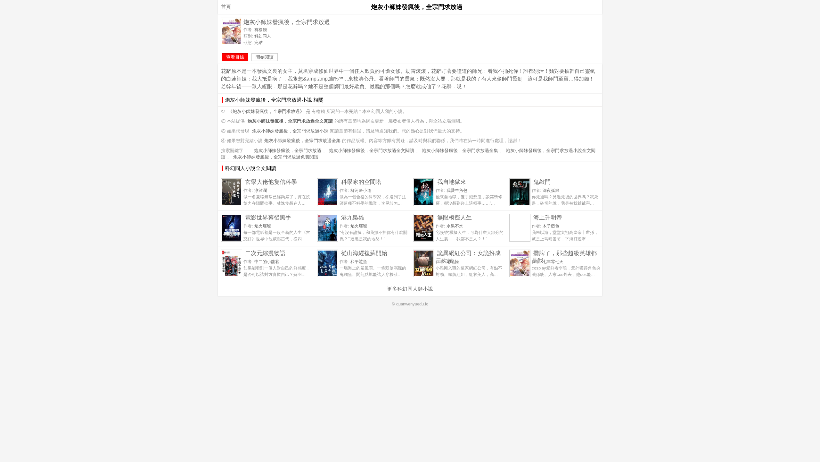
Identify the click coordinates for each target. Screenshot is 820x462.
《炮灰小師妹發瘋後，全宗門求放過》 (266, 111)
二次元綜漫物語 (265, 253)
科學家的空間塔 (361, 181)
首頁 (226, 7)
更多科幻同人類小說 (410, 289)
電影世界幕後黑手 (268, 217)
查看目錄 (235, 57)
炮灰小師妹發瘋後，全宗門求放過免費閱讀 (275, 157)
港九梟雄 (352, 217)
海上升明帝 (547, 217)
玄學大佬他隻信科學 (271, 181)
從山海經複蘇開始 (364, 253)
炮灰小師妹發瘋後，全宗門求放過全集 (302, 140)
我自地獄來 (451, 181)
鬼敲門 (542, 181)
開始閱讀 (265, 57)
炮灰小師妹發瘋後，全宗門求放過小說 (290, 131)
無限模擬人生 (454, 217)
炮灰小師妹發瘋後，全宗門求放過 (287, 150)
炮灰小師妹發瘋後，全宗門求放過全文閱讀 (371, 150)
